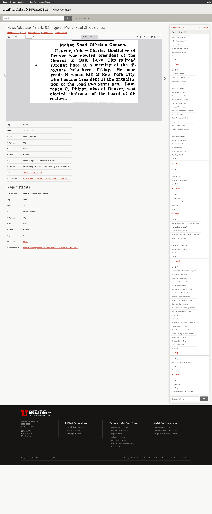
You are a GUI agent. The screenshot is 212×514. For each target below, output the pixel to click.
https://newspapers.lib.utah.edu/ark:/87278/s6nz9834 (46, 178)
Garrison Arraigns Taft (179, 274)
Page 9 (177, 353)
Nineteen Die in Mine (179, 341)
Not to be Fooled (177, 144)
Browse (13, 2)
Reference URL (34, 32)
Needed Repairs (177, 148)
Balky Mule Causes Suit (179, 41)
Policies (186, 458)
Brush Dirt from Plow (179, 85)
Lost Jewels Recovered (179, 282)
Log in (208, 2)
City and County (177, 173)
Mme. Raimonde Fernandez (181, 330)
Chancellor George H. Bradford (182, 391)
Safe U (164, 458)
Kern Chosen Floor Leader (180, 293)
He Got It (175, 56)
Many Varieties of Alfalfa (180, 118)
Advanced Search (81, 18)
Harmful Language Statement (41, 2)
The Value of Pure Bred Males (182, 362)
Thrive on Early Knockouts (180, 238)
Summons (175, 205)
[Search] (68, 18)
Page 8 (177, 261)
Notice (174, 209)
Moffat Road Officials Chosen (181, 278)
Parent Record (61, 32)
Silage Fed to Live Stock (179, 122)
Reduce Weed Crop (178, 125)
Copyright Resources (74, 434)
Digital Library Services (75, 427)
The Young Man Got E (179, 140)
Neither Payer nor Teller (180, 48)
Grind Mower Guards (179, 133)
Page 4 (177, 64)
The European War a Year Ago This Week (185, 223)
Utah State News (177, 114)
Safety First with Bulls (179, 92)
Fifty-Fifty (175, 348)
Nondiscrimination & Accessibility (146, 458)
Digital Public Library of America (166, 434)
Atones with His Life (178, 315)
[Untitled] (175, 59)
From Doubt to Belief (179, 37)
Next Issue (203, 27)
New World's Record (178, 253)
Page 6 (177, 188)
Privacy (126, 458)
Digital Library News (118, 440)
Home (4, 2)
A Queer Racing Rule (178, 242)
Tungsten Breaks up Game (181, 249)
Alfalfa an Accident (178, 74)
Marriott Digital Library (119, 427)
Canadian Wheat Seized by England (184, 271)
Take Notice (176, 176)
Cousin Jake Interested (179, 245)
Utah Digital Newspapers (120, 430)
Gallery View (47, 32)
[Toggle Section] (172, 64)
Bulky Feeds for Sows (179, 103)
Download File (13, 32)
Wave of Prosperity (178, 345)
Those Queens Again (179, 52)
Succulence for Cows (179, 81)
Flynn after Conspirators (180, 304)
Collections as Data (118, 437)
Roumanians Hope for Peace (181, 311)
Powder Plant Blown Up (179, 337)
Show (25, 241)
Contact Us (22, 2)
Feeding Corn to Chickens (180, 99)
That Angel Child (177, 155)
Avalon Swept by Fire (179, 285)
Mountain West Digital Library (166, 430)
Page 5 (177, 163)
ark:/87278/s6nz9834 (32, 172)
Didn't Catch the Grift (179, 151)
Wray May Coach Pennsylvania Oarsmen (185, 234)
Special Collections (73, 430)
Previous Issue (177, 27)
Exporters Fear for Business (181, 297)
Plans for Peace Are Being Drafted (183, 308)
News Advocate (62, 10)
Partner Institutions (162, 427)
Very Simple (176, 45)
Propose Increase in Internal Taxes (183, 322)
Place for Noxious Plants (180, 96)
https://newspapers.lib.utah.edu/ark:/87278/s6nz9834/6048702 (50, 247)
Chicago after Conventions (181, 326)
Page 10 (178, 374)
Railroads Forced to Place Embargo (183, 289)
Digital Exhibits (116, 434)
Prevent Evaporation (178, 136)
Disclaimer (175, 458)
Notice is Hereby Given (179, 180)
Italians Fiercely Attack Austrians (183, 334)
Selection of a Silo (178, 88)
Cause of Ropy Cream (179, 107)
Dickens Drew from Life (179, 227)
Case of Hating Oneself (179, 231)
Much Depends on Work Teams (182, 111)
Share (23, 32)
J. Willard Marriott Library (30, 421)
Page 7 (177, 213)
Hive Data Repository (119, 447)
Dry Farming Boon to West (180, 129)
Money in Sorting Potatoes (180, 77)
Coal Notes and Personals (180, 202)
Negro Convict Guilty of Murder (182, 300)
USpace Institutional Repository (122, 443)
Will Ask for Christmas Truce (181, 319)
